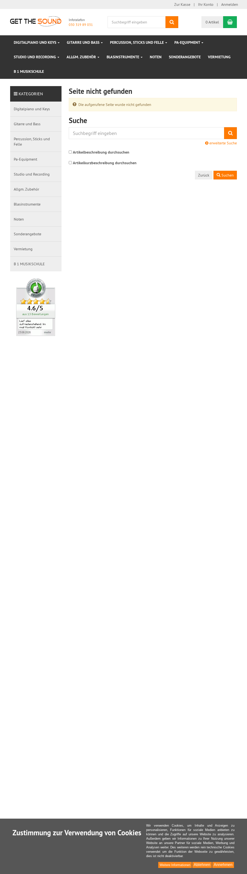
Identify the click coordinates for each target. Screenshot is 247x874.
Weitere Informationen (175, 865)
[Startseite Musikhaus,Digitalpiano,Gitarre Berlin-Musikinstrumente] (35, 20)
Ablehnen (202, 865)
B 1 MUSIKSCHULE (29, 71)
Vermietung (219, 56)
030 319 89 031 (81, 24)
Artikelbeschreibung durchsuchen (101, 152)
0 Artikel (212, 22)
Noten (156, 56)
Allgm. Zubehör (82, 56)
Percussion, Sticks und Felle (137, 42)
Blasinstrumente (123, 56)
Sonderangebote (185, 56)
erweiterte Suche (222, 143)
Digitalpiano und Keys (35, 42)
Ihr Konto (205, 4)
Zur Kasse (182, 4)
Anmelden (229, 4)
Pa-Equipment (187, 42)
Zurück (203, 175)
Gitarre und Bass (83, 42)
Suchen (227, 175)
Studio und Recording (35, 56)
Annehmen (223, 865)
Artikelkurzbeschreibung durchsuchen (105, 162)
